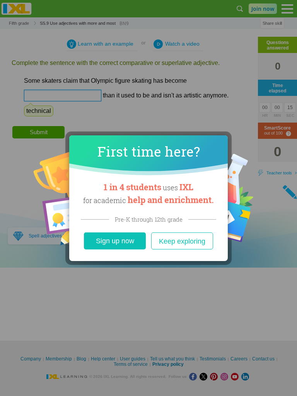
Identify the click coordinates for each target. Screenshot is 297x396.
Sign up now (115, 241)
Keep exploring (182, 241)
